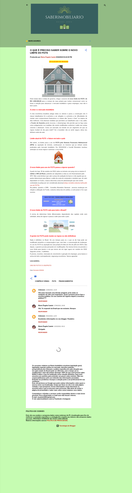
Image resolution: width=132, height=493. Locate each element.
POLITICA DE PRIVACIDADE (57, 420)
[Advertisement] (99, 69)
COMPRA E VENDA (42, 281)
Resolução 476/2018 (38, 270)
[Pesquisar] (105, 5)
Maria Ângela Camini (45, 305)
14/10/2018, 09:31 (59, 326)
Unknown (41, 290)
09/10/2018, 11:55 (51, 316)
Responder (42, 301)
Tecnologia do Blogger (67, 426)
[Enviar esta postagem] (35, 277)
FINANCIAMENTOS (66, 281)
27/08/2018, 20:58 (59, 305)
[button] (86, 50)
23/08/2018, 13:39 (51, 290)
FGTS (54, 281)
